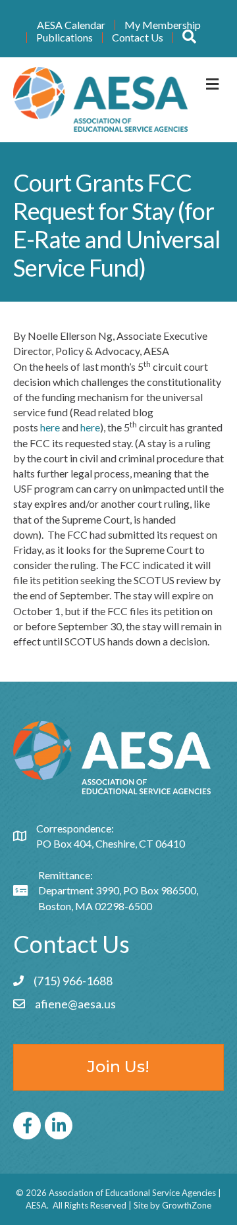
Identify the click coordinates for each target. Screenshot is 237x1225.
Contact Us (137, 37)
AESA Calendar (71, 25)
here (50, 427)
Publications (64, 37)
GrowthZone (186, 1205)
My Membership (162, 25)
